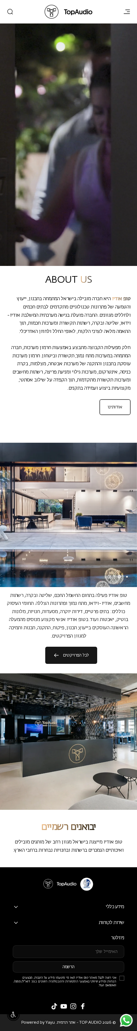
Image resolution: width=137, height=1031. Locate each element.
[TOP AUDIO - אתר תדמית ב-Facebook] (83, 1006)
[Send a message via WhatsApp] (126, 1020)
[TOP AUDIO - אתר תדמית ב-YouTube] (64, 1006)
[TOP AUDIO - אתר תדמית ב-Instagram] (73, 1006)
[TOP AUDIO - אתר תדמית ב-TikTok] (54, 1006)
